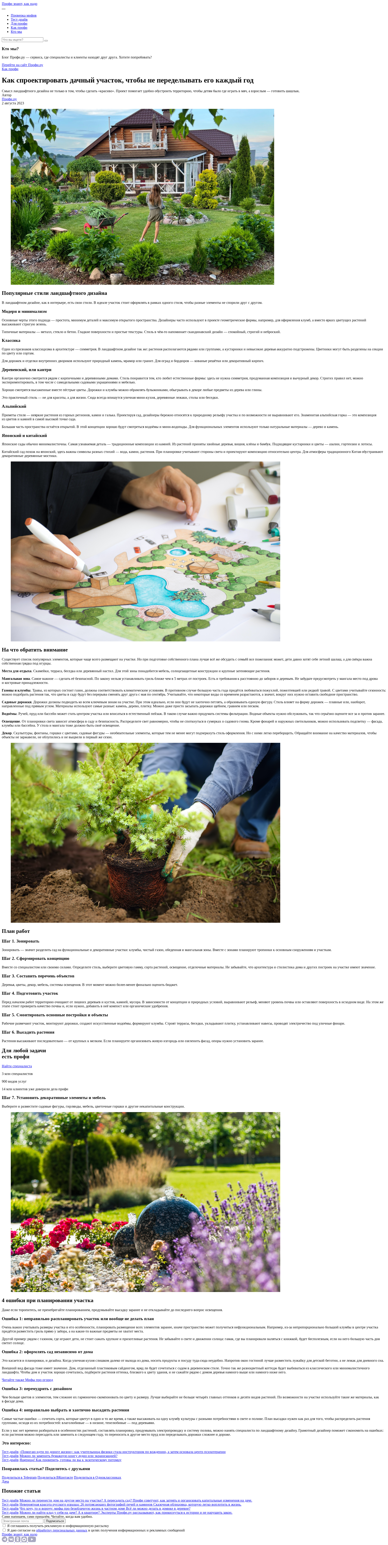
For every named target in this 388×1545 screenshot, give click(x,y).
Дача (5, 1481)
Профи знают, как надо (19, 4)
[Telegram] (5, 1541)
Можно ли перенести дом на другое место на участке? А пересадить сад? (76, 1500)
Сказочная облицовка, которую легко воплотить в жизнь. (197, 1504)
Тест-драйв (19, 19)
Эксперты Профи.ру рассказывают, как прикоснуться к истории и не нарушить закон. (166, 1512)
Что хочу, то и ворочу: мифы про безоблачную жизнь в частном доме (73, 1508)
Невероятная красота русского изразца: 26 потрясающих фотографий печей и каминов (86, 1504)
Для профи (19, 23)
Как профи (19, 27)
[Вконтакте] (11, 1541)
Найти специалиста (17, 1066)
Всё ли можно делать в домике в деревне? (158, 1508)
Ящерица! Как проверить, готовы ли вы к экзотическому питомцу (70, 1460)
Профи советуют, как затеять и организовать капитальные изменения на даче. (192, 1500)
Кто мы (16, 32)
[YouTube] (32, 1541)
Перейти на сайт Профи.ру (22, 65)
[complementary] (27, 1380)
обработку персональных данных (61, 1530)
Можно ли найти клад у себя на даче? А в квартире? (60, 1512)
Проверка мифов (24, 15)
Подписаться (55, 1521)
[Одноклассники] (18, 1541)
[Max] (24, 1541)
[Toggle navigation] (3, 9)
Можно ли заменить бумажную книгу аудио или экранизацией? (68, 1456)
